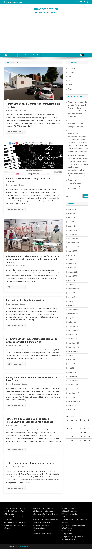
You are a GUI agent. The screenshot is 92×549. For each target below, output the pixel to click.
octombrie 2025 (73, 247)
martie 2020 (72, 376)
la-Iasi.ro (73, 508)
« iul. (67, 450)
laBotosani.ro (66, 525)
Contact (13, 55)
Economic (71, 72)
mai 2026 (71, 222)
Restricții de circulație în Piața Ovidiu (25, 300)
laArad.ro (64, 520)
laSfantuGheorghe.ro (69, 511)
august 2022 (72, 318)
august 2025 (72, 251)
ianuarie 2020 (73, 385)
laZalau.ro (73, 539)
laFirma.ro (7, 517)
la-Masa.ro (15, 511)
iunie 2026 (71, 218)
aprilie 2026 (72, 226)
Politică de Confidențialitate (29, 55)
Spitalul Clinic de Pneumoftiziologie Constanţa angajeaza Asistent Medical (75, 184)
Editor (24, 110)
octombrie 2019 (73, 397)
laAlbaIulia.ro (74, 514)
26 (76, 440)
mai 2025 (71, 259)
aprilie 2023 (72, 305)
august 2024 (72, 276)
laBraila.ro (75, 525)
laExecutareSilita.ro (10, 522)
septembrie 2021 (74, 330)
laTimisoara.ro (38, 517)
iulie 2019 (71, 410)
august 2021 (72, 335)
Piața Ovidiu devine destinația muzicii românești (30, 463)
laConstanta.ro (46, 9)
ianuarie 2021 (73, 339)
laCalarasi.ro (37, 520)
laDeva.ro (45, 520)
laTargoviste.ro (66, 534)
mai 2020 (71, 368)
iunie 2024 (71, 280)
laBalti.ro (7, 528)
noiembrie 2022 (73, 314)
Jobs (69, 76)
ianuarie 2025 (73, 272)
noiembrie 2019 (73, 393)
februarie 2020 (73, 381)
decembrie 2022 (74, 310)
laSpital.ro (23, 508)
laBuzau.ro (47, 517)
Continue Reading (17, 132)
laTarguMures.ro (77, 537)
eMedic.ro (7, 508)
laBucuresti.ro (48, 508)
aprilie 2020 (72, 372)
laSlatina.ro (72, 531)
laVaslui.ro (65, 514)
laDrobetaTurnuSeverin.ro (42, 534)
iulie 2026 (71, 213)
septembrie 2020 (74, 351)
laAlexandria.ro (67, 517)
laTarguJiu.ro (66, 537)
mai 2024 (71, 284)
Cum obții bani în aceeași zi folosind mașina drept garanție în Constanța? (77, 124)
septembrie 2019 (74, 401)
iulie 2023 (71, 293)
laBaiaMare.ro (82, 520)
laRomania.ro (37, 508)
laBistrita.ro (66, 522)
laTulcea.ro (66, 539)
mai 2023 (71, 301)
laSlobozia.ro (81, 531)
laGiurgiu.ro (37, 522)
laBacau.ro (72, 520)
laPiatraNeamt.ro (10, 525)
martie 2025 (72, 268)
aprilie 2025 (72, 264)
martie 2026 (72, 230)
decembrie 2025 (74, 243)
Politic (70, 81)
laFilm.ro (23, 511)
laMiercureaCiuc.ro (48, 522)
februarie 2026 (73, 234)
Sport (70, 89)
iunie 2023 (71, 297)
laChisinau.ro (22, 522)
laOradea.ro (37, 525)
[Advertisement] (46, 36)
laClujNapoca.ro (38, 511)
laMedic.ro (15, 508)
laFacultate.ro (17, 517)
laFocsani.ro (53, 520)
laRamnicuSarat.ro (39, 528)
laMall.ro (7, 514)
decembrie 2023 (74, 289)
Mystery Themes (24, 546)
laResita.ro (83, 525)
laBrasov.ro (65, 508)
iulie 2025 (71, 255)
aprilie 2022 (72, 322)
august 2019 (72, 406)
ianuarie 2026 (73, 239)
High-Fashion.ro (21, 525)
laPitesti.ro (45, 525)
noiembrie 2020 (73, 343)
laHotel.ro (7, 511)
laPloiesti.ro (54, 514)
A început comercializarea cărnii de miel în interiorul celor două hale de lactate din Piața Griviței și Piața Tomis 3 (32, 259)
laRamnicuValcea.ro (40, 531)
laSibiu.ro (64, 531)
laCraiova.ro (37, 514)
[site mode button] (82, 55)
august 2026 (72, 209)
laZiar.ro (13, 514)
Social (70, 85)
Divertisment (72, 68)
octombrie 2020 (73, 347)
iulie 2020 (71, 360)
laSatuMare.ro (67, 528)
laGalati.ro (45, 514)
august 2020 (72, 355)
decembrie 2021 (74, 326)
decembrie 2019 (74, 389)
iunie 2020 (71, 364)
